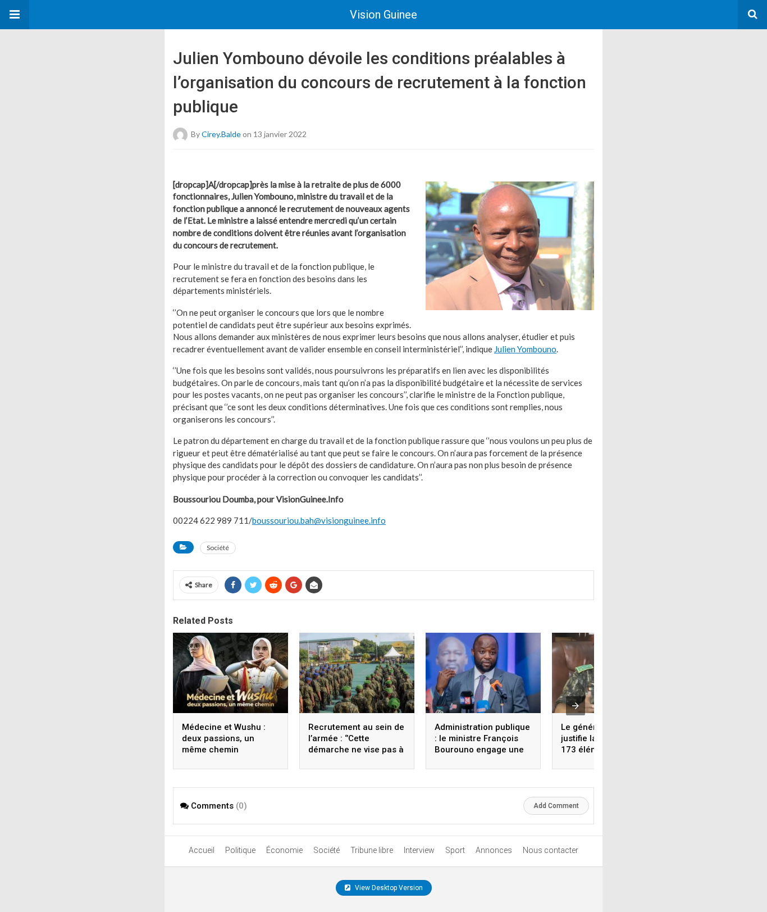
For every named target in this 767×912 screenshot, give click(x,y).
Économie (284, 850)
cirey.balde (221, 133)
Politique (240, 850)
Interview (419, 850)
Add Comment (556, 806)
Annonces (494, 850)
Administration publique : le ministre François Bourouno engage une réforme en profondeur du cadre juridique (482, 749)
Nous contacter (550, 850)
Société (218, 547)
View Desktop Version (388, 888)
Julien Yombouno (525, 349)
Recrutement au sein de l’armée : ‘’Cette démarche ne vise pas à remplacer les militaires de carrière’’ (356, 749)
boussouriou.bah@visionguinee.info (319, 520)
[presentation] (575, 705)
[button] (14, 14)
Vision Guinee (383, 14)
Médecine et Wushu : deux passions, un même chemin (224, 738)
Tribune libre (371, 850)
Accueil (201, 850)
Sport (455, 850)
